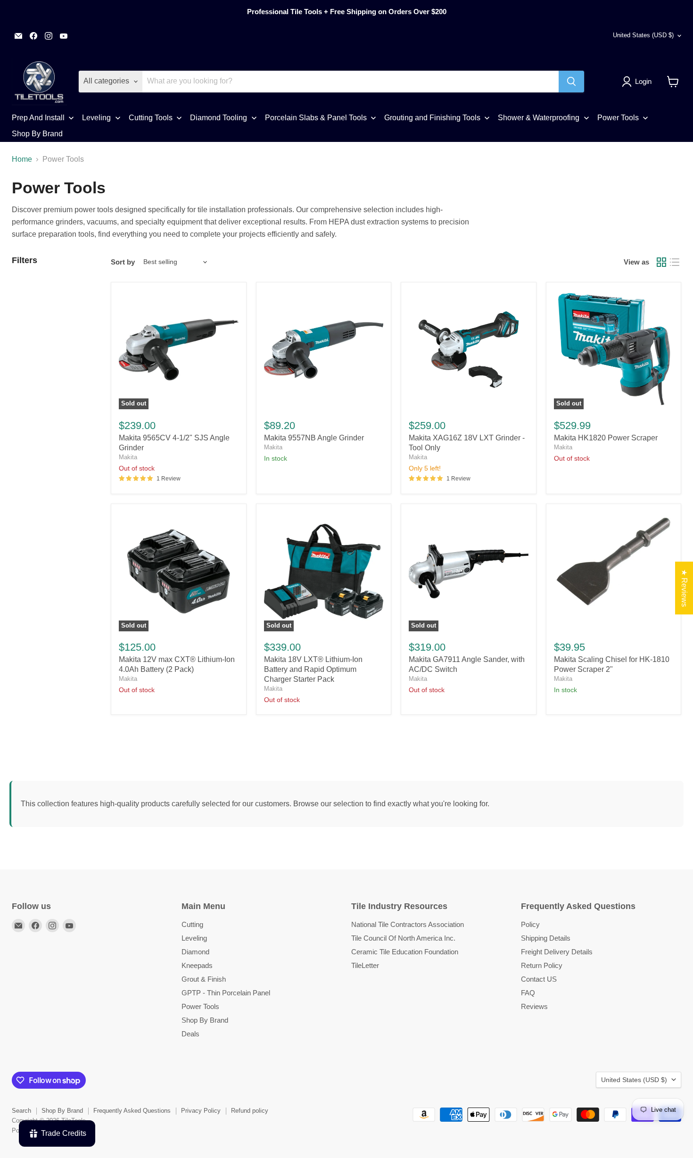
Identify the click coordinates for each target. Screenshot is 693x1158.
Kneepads (197, 965)
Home (22, 159)
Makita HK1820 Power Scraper (606, 438)
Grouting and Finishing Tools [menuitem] (432, 118)
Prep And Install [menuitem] (38, 118)
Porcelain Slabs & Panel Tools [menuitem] (316, 118)
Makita (128, 457)
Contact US (539, 979)
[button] (638, 81)
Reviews (534, 1006)
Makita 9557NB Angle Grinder (314, 438)
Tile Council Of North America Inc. (403, 938)
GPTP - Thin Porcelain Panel (226, 993)
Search (21, 1110)
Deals (190, 1034)
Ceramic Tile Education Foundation (404, 952)
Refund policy (249, 1110)
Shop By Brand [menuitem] (37, 134)
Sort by (123, 262)
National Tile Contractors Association (407, 924)
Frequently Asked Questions (132, 1110)
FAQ (528, 993)
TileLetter (365, 965)
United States (643, 35)
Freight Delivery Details (557, 952)
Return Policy (541, 965)
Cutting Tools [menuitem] (151, 118)
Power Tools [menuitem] (618, 118)
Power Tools (200, 1006)
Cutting (192, 924)
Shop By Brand (205, 1020)
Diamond (195, 952)
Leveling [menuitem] (96, 118)
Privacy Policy (201, 1110)
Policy (530, 924)
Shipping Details (545, 938)
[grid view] (661, 262)
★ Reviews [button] (684, 588)
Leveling (194, 938)
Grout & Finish (204, 979)
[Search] (571, 81)
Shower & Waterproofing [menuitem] (538, 118)
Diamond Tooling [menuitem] (218, 118)
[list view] (674, 262)
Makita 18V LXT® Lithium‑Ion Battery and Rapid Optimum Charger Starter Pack (313, 669)
